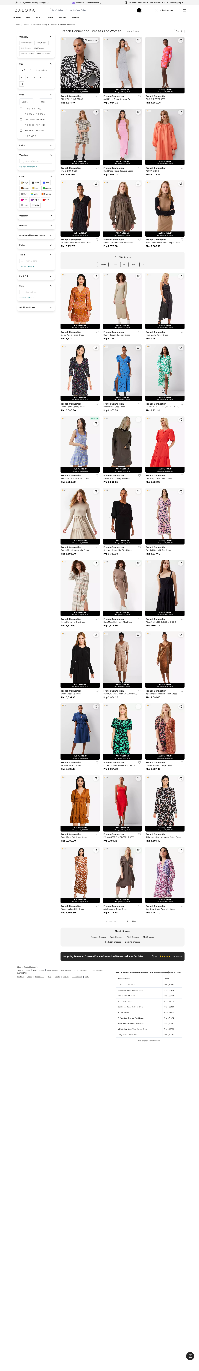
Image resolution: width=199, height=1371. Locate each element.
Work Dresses (133, 937)
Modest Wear (77, 977)
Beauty (62, 17)
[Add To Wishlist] (97, 96)
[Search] (139, 10)
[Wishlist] (178, 10)
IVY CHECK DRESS (125, 1001)
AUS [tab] (23, 70)
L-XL (144, 264)
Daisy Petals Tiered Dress (127, 1035)
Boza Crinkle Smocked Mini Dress (130, 1023)
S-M (124, 264)
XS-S (114, 264)
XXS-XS (103, 264)
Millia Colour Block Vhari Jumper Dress (132, 1029)
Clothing (20, 977)
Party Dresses (116, 937)
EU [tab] (31, 70)
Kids (38, 17)
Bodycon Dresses (113, 942)
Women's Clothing (40, 25)
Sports (75, 17)
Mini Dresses (148, 937)
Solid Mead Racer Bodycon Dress (130, 990)
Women (17, 17)
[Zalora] (25, 10)
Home (18, 25)
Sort (178, 31)
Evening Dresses (132, 942)
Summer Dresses (98, 937)
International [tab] (41, 70)
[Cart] (184, 10)
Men (28, 17)
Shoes (29, 977)
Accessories (39, 977)
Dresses (53, 25)
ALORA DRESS (123, 1012)
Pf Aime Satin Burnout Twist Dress (130, 1018)
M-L (134, 264)
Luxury (49, 17)
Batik (87, 977)
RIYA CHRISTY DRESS (126, 996)
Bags (49, 977)
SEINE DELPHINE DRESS (127, 985)
